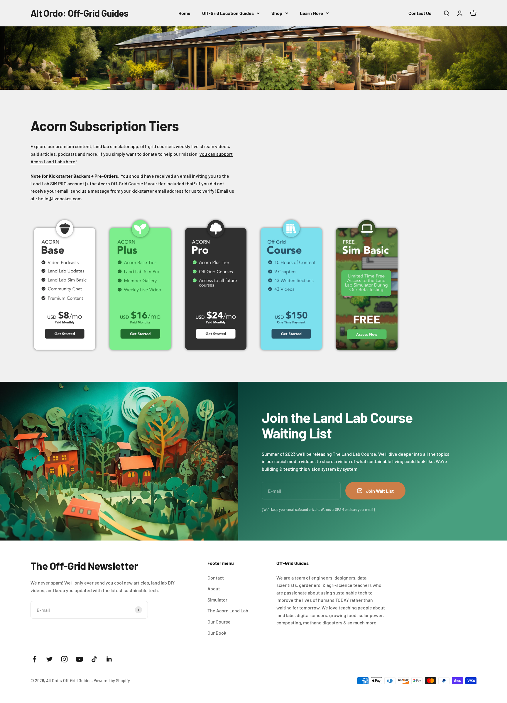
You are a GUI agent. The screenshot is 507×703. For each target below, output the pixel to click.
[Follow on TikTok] (94, 659)
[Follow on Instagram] (64, 659)
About (213, 588)
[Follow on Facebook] (34, 659)
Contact (215, 577)
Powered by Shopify (112, 680)
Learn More (311, 13)
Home (184, 13)
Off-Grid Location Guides (228, 13)
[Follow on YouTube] (79, 659)
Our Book (216, 633)
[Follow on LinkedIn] (109, 659)
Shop (276, 13)
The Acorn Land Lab (227, 610)
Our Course (219, 621)
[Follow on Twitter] (49, 659)
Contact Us (419, 13)
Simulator (217, 599)
